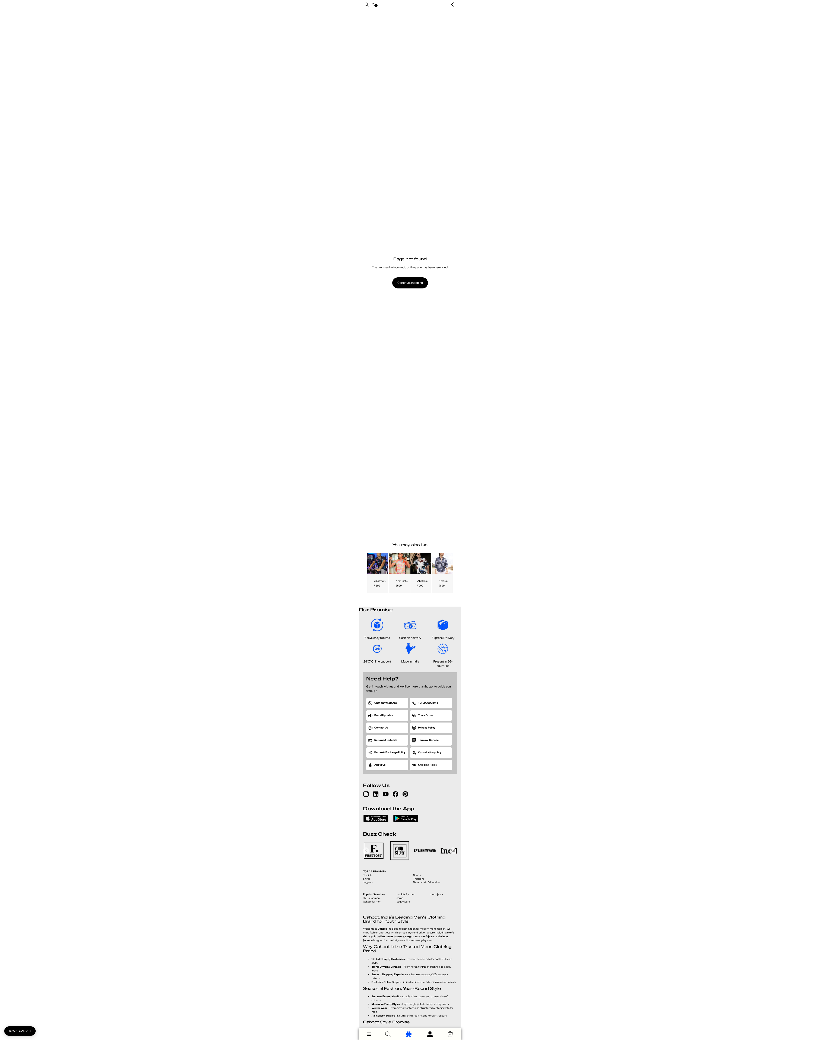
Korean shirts (418, 966)
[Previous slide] (370, 563)
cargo (400, 898)
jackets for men (372, 901)
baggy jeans (403, 901)
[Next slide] (384, 563)
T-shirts (367, 875)
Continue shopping (410, 283)
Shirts (366, 878)
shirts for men (371, 898)
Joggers (368, 882)
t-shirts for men (406, 894)
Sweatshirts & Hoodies (426, 882)
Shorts (417, 875)
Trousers (418, 878)
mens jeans (436, 894)
